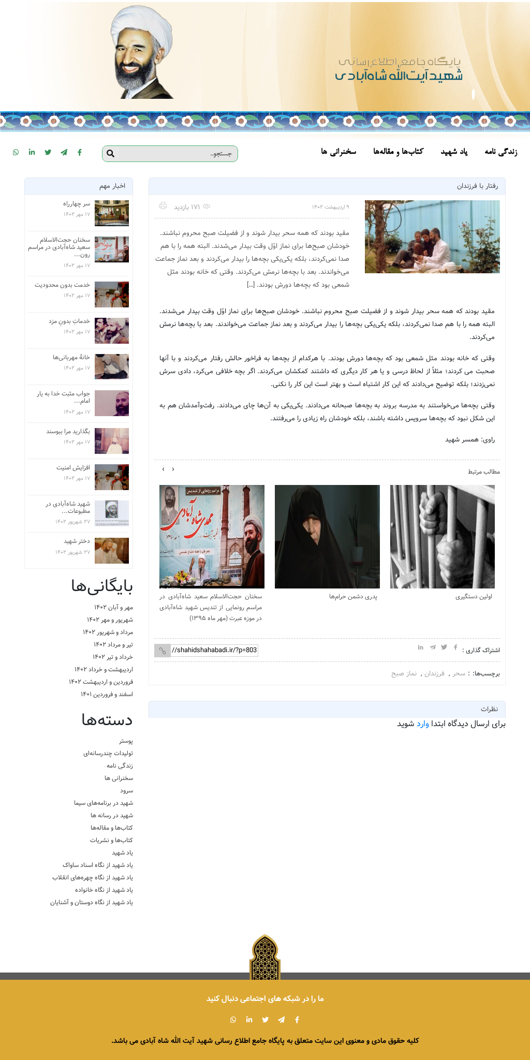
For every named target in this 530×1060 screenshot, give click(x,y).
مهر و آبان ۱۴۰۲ (113, 607)
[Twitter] (47, 152)
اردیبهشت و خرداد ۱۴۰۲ (104, 669)
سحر (458, 673)
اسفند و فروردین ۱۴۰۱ (107, 694)
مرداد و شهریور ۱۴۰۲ (108, 632)
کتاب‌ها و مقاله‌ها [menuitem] (398, 152)
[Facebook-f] (79, 152)
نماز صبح (404, 673)
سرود (126, 791)
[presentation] (173, 469)
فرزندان (434, 673)
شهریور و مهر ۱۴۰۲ (110, 620)
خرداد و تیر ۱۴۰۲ (113, 657)
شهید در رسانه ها (112, 815)
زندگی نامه (120, 766)
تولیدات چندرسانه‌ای (108, 753)
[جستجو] (110, 153)
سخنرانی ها (119, 778)
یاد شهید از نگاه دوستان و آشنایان (91, 902)
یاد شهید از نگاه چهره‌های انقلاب (92, 877)
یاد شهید (122, 853)
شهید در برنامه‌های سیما (103, 803)
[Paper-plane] (63, 152)
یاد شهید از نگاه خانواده (104, 890)
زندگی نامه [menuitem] (500, 152)
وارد (423, 723)
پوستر (126, 741)
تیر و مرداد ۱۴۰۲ (113, 645)
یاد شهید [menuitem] (453, 152)
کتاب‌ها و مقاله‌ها (112, 828)
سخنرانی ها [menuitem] (338, 152)
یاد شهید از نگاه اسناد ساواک (98, 865)
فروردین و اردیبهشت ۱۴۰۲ (101, 682)
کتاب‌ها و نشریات (111, 840)
